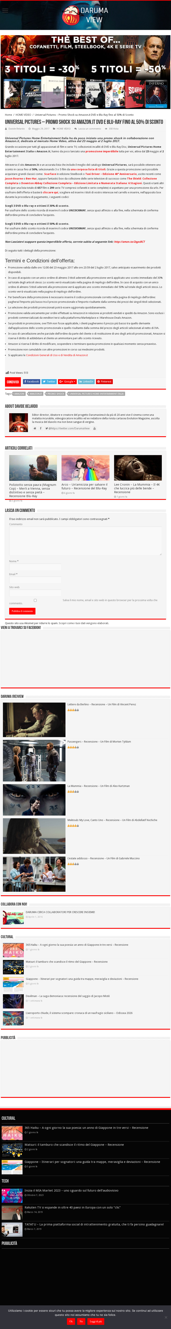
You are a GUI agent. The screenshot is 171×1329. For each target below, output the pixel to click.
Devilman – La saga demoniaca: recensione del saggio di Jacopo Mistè (68, 996)
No (81, 1321)
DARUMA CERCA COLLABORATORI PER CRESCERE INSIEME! (60, 912)
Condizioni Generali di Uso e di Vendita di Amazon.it (57, 355)
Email (13, 574)
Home (8, 114)
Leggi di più (96, 1321)
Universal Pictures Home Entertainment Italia (97, 394)
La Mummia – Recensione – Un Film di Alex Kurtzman (99, 786)
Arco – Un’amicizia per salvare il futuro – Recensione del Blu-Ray (84, 486)
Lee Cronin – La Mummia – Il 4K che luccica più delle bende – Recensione (137, 488)
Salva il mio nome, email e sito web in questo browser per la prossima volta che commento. (83, 602)
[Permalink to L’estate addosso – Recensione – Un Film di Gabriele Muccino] (34, 873)
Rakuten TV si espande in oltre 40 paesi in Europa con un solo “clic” (73, 1207)
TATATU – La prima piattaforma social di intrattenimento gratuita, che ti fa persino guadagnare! (94, 1224)
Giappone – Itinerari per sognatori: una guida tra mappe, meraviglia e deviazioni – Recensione (82, 978)
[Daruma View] (85, 14)
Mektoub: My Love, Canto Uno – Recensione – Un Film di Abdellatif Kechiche (112, 820)
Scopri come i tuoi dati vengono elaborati (83, 623)
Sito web (14, 587)
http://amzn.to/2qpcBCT (129, 241)
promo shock (56, 394)
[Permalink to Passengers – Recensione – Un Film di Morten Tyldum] (34, 760)
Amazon (19, 394)
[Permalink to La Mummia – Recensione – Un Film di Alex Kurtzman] (34, 799)
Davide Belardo (17, 128)
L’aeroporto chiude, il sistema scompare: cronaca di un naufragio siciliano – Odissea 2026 (79, 1013)
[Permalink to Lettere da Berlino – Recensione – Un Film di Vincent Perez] (34, 719)
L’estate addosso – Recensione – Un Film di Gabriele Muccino (104, 858)
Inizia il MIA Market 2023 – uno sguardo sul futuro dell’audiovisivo (71, 1190)
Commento (16, 524)
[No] (166, 1317)
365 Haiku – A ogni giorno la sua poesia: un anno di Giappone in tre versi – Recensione (77, 944)
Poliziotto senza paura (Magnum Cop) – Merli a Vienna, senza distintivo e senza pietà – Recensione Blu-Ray (32, 490)
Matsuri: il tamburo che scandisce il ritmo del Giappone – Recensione (67, 961)
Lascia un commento (89, 128)
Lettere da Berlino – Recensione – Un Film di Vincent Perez (102, 704)
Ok (71, 1321)
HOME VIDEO (23, 114)
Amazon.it (36, 394)
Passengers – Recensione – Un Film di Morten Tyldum (99, 741)
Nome (14, 561)
